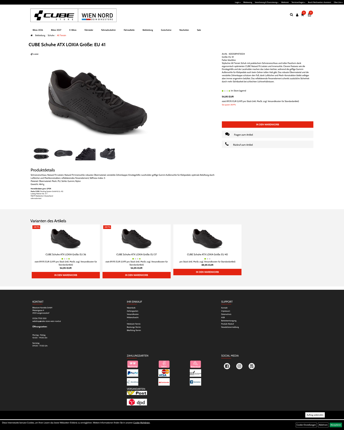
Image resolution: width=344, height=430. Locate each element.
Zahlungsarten (132, 311)
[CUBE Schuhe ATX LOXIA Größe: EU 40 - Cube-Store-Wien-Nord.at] (207, 238)
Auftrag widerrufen (315, 415)
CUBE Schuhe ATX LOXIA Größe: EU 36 (66, 254)
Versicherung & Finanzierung (266, 2)
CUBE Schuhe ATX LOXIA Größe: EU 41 (67, 44)
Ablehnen (323, 425)
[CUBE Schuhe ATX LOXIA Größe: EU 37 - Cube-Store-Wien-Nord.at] (136, 238)
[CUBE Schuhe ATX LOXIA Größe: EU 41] (98, 101)
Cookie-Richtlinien (141, 422)
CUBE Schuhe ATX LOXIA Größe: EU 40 (207, 254)
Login (237, 2)
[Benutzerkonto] (297, 15)
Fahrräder (89, 30)
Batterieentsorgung (228, 320)
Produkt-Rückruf (227, 324)
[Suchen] (291, 14)
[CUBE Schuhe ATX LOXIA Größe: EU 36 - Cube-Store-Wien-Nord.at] (66, 238)
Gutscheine (166, 30)
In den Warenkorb (267, 124)
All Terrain (61, 35)
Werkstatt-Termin (134, 324)
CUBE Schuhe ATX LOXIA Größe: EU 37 (136, 254)
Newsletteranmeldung (230, 327)
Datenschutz (226, 314)
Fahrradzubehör (108, 30)
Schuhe (51, 35)
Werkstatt (285, 2)
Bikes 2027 (56, 30)
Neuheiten (184, 30)
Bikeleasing (247, 2)
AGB (223, 317)
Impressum (225, 311)
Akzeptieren (335, 425)
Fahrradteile (129, 30)
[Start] (32, 35)
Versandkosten (133, 314)
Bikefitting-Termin (134, 330)
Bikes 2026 (38, 30)
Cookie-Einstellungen (306, 425)
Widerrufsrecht (133, 317)
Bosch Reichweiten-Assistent (319, 2)
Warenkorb (131, 308)
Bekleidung (148, 30)
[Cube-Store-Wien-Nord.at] (73, 15)
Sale (199, 30)
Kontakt (224, 308)
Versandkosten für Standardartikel (283, 101)
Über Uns (337, 2)
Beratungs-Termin (134, 327)
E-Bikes (72, 30)
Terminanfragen (297, 2)
